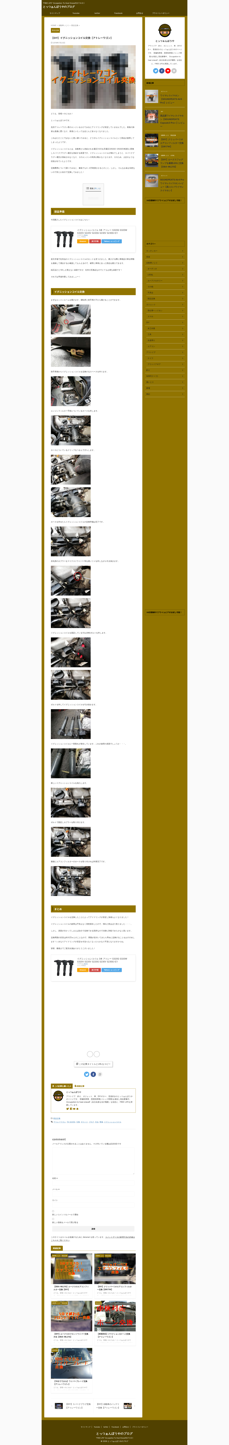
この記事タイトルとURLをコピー (95, 1064)
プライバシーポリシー (160, 13)
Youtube (76, 13)
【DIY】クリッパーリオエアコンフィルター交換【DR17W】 (172, 143)
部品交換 (56, 1118)
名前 (55, 1178)
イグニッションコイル (112, 1122)
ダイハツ (84, 1122)
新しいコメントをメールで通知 (65, 1214)
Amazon (83, 241)
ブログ (91, 1122)
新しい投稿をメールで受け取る (65, 1222)
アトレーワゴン (60, 1122)
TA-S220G (71, 1122)
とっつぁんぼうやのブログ (59, 6)
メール (56, 1189)
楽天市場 (95, 241)
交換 (78, 1122)
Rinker (86, 235)
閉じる (97, 188)
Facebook (118, 13)
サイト (55, 1200)
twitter (97, 13)
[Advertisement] (93, 1021)
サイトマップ (55, 13)
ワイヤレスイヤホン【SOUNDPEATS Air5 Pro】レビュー (171, 99)
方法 (96, 1122)
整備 (101, 1122)
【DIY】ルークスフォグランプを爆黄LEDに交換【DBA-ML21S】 (171, 163)
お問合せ (139, 13)
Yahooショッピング (111, 241)
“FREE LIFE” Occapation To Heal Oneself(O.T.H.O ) (114, 1438)
